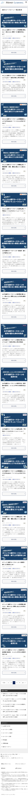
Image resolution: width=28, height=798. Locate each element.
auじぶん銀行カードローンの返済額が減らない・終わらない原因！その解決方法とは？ (14, 32)
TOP (9, 754)
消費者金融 (5, 743)
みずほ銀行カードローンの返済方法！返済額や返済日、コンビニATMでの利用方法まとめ (14, 385)
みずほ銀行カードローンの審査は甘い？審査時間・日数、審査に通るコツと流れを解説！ (14, 519)
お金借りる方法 (6, 726)
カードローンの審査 (7, 127)
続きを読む (14, 52)
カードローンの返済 (7, 38)
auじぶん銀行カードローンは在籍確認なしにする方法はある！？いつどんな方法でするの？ (14, 121)
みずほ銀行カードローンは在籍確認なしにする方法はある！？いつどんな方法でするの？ (14, 473)
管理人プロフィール (6, 763)
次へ (23, 682)
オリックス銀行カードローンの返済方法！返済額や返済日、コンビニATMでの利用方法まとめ (14, 652)
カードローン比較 (7, 736)
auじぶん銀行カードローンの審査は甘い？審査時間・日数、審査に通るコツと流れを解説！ (14, 167)
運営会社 (3, 768)
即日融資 (5, 739)
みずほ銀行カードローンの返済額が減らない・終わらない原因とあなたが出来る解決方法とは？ (14, 296)
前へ (4, 682)
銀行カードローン (16, 38)
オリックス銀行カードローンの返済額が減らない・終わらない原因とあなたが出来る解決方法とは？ (14, 606)
